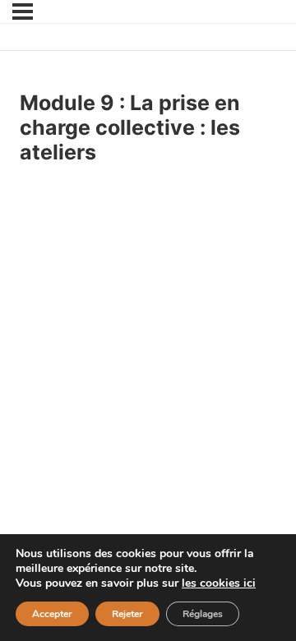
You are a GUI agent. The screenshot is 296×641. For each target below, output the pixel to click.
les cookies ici (219, 583)
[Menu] (22, 11)
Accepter (52, 613)
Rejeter (127, 613)
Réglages (203, 613)
